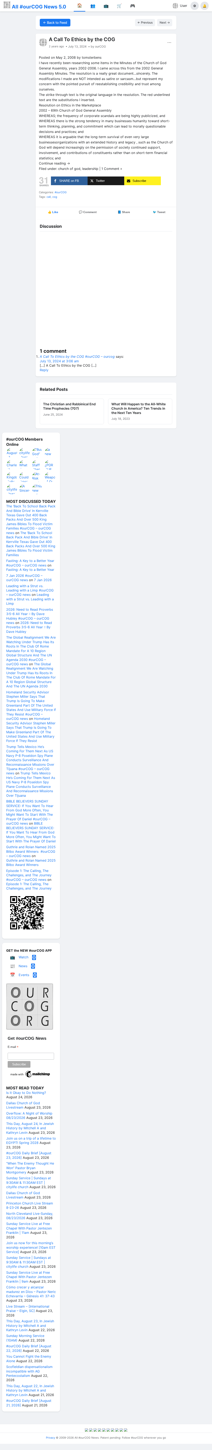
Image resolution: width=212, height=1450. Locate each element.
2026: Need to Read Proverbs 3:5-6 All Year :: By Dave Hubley (29, 627)
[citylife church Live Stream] (24, 452)
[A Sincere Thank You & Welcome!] (24, 489)
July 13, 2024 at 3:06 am (59, 361)
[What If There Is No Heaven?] (24, 465)
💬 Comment (88, 212)
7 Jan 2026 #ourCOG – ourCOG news (24, 578)
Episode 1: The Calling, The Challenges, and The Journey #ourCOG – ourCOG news (29, 875)
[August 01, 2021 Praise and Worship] (12, 452)
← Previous (145, 22)
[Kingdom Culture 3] (12, 477)
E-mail (13, 1047)
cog (54, 196)
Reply (44, 370)
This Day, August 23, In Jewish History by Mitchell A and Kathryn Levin (30, 1325)
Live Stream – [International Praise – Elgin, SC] (27, 1308)
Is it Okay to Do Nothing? (26, 1093)
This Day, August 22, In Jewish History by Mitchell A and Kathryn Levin (30, 1390)
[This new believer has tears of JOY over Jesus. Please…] (37, 489)
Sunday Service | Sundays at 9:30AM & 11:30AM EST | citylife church (28, 1182)
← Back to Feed (55, 22)
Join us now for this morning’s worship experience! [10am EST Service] (30, 1247)
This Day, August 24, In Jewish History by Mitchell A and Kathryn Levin (30, 1128)
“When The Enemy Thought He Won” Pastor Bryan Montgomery (30, 1167)
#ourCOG (61, 192)
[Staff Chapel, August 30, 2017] (37, 465)
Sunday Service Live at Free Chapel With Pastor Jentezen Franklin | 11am (29, 1228)
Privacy (50, 1437)
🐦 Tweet (159, 212)
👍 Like (53, 212)
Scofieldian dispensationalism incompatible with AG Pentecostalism (29, 1371)
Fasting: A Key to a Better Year (30, 570)
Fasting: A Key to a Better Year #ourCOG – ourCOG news (30, 563)
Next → (165, 22)
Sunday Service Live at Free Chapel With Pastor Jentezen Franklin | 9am (29, 1276)
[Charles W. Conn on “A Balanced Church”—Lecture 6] (12, 465)
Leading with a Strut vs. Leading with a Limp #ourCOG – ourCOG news (30, 590)
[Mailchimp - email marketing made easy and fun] (30, 1077)
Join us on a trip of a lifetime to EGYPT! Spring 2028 (31, 1140)
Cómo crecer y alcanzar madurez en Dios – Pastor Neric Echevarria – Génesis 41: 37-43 (31, 1291)
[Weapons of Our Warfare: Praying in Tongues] (50, 477)
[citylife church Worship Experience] (12, 489)
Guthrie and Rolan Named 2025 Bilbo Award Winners (31, 862)
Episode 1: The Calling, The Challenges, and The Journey (29, 886)
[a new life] (50, 452)
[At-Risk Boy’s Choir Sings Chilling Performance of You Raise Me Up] (37, 477)
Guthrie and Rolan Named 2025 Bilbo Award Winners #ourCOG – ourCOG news (31, 851)
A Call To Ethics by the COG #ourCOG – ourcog (77, 356)
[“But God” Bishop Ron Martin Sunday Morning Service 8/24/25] (37, 452)
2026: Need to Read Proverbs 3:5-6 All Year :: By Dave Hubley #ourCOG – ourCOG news (29, 616)
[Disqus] (106, 290)
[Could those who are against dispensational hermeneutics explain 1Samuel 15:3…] (24, 477)
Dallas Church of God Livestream (23, 1105)
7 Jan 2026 (43, 580)
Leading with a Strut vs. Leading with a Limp (30, 599)
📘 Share (124, 212)
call (49, 196)
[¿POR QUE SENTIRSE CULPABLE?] (50, 465)
